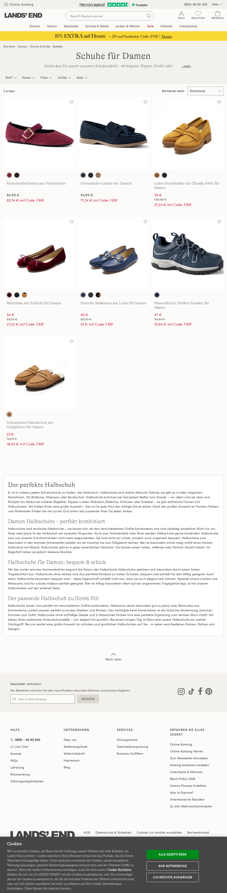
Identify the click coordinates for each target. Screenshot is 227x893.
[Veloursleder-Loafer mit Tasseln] (113, 134)
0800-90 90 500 (195, 4)
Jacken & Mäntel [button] (127, 26)
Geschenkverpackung (133, 746)
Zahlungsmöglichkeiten (27, 781)
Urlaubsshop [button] (188, 26)
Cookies (142, 832)
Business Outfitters (130, 753)
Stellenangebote (75, 746)
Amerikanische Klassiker (187, 799)
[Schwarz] (164, 175)
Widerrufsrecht (74, 753)
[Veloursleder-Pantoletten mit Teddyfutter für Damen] (39, 373)
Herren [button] (52, 26)
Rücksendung (20, 774)
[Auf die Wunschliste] (71, 102)
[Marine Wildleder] (83, 175)
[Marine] (157, 295)
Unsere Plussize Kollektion (188, 785)
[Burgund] (9, 295)
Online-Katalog (21, 4)
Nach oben (113, 659)
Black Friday (182, 779)
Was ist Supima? (182, 792)
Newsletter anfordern (25, 684)
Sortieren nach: (173, 91)
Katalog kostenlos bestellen (189, 765)
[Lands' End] (23, 15)
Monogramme (127, 740)
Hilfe (215, 4)
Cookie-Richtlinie (119, 869)
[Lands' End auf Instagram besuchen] (181, 692)
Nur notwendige (173, 866)
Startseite (9, 46)
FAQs (14, 760)
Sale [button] (150, 26)
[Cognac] (157, 175)
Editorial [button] (166, 26)
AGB (87, 832)
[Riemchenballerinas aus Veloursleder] (39, 134)
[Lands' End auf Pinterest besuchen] (207, 692)
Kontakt (15, 754)
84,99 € (13, 194)
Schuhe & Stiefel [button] (97, 26)
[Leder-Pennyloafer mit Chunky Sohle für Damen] (187, 134)
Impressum (71, 760)
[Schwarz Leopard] (24, 295)
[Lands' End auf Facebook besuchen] (199, 692)
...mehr (186, 66)
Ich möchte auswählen (172, 877)
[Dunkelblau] (83, 295)
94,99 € (86, 194)
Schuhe (57, 46)
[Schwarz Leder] (17, 295)
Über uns (70, 740)
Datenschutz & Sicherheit (113, 832)
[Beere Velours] (9, 175)
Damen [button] (34, 26)
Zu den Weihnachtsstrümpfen (191, 806)
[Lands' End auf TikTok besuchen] (190, 692)
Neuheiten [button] (71, 26)
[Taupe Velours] (98, 175)
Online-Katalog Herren (186, 751)
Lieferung (17, 767)
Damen (22, 46)
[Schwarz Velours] (90, 175)
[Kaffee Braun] (17, 175)
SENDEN (88, 699)
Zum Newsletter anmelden (189, 758)
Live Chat (21, 747)
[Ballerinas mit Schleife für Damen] (39, 253)
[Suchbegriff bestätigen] (149, 15)
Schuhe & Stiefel (40, 46)
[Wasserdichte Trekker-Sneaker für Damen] (187, 253)
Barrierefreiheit (198, 832)
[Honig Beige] (9, 414)
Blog (67, 767)
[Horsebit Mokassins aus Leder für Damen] (113, 253)
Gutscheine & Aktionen (186, 772)
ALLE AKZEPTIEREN (173, 854)
